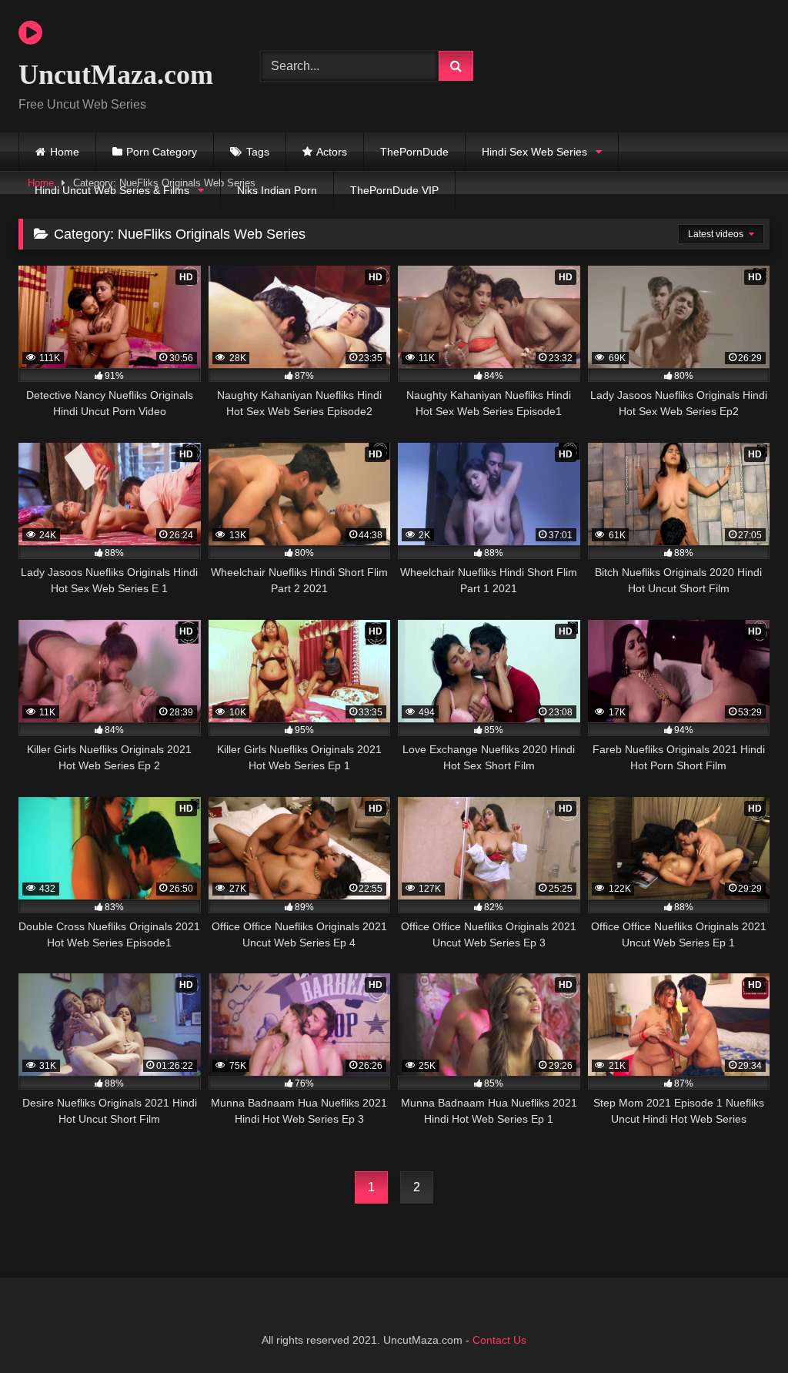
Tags (257, 152)
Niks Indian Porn (277, 190)
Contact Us (499, 1340)
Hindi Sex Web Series (534, 152)
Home (64, 152)
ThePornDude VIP (394, 190)
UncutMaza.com (115, 74)
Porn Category (161, 152)
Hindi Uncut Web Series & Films (112, 190)
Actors (331, 152)
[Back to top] (740, 1327)
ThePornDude (414, 152)
